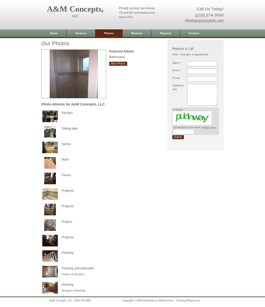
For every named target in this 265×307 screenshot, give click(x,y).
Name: (176, 63)
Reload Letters (209, 127)
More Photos (118, 63)
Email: (176, 70)
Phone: (176, 78)
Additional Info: (178, 87)
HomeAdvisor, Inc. (211, 300)
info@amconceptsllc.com (204, 21)
